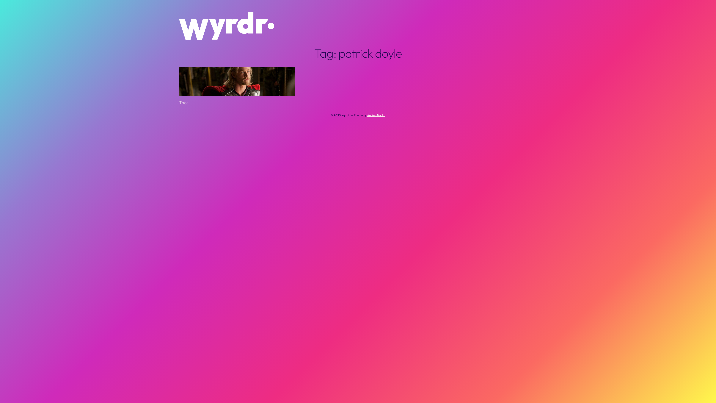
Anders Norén (376, 115)
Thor (183, 102)
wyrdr (345, 115)
